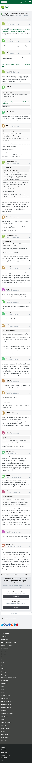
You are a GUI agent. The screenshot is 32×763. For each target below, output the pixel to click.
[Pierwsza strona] (2, 19)
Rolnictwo (3, 710)
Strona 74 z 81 (16, 19)
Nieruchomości (5, 680)
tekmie (8, 23)
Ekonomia (4, 657)
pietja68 (8, 380)
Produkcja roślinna (6, 698)
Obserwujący (14, 613)
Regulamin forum (5, 755)
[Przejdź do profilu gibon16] (3, 112)
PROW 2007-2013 (6, 704)
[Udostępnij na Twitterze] (2, 624)
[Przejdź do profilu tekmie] (3, 23)
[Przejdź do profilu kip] (3, 531)
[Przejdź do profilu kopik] (3, 52)
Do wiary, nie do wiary (7, 645)
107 (30, 613)
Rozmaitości (4, 716)
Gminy (3, 660)
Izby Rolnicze (4, 666)
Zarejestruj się (16, 596)
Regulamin (4, 757)
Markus (8, 544)
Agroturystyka (5, 633)
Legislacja (3, 672)
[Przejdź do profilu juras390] (3, 40)
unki (7, 432)
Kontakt (3, 747)
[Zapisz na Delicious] (9, 624)
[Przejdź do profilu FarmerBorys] (3, 71)
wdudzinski (11, 15)
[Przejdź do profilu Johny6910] (3, 267)
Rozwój (3, 719)
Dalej (26, 18)
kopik (7, 52)
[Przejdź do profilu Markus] (3, 545)
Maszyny (26, 15)
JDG (7, 125)
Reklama (3, 749)
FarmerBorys (10, 71)
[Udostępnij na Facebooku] (4, 624)
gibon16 (8, 111)
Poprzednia (6, 18)
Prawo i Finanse (5, 695)
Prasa (2, 692)
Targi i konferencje (6, 722)
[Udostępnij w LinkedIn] (15, 624)
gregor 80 (9, 289)
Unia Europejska (5, 728)
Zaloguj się (16, 607)
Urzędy (3, 731)
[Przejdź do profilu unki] (3, 433)
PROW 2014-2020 (6, 707)
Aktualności (4, 636)
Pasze (2, 686)
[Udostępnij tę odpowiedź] (29, 24)
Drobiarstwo (4, 648)
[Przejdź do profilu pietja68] (3, 380)
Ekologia (3, 654)
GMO (2, 663)
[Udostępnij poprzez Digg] (7, 624)
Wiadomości (4, 737)
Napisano (12, 24)
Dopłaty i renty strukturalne (8, 642)
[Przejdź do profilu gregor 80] (3, 289)
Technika (3, 725)
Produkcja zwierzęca (6, 701)
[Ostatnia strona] (30, 19)
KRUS (2, 669)
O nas (2, 760)
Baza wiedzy (4, 639)
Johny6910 (9, 267)
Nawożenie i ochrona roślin (8, 677)
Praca (2, 689)
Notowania (4, 683)
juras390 (8, 40)
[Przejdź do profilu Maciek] (3, 301)
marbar (8, 325)
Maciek (8, 301)
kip (7, 531)
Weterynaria (4, 734)
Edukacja (3, 651)
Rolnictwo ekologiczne (7, 713)
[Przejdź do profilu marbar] (3, 325)
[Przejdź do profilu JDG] (3, 126)
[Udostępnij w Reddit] (12, 624)
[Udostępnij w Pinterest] (17, 624)
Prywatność (4, 752)
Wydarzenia (4, 740)
